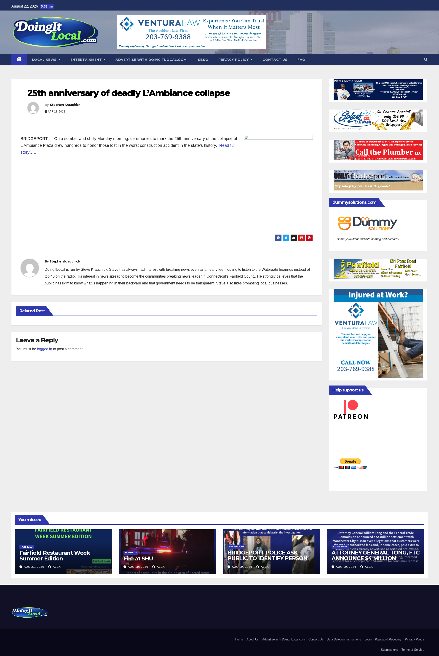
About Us (252, 639)
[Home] (19, 59)
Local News (45, 60)
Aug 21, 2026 (34, 566)
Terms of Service (413, 649)
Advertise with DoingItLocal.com (151, 60)
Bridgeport (236, 546)
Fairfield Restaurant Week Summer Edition (54, 555)
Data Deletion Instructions (344, 639)
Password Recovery (388, 639)
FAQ (301, 60)
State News (340, 546)
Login (368, 639)
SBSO (203, 60)
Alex (56, 566)
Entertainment (86, 60)
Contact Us (274, 60)
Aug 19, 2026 (138, 566)
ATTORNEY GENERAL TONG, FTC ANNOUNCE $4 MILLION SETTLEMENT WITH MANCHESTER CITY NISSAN (376, 561)
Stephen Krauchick (65, 105)
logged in (44, 349)
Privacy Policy (234, 60)
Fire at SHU (138, 558)
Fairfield (26, 547)
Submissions (389, 649)
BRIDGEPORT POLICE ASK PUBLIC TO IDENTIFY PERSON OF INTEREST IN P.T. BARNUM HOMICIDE (268, 561)
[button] (426, 60)
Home (239, 639)
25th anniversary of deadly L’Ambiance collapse (128, 93)
